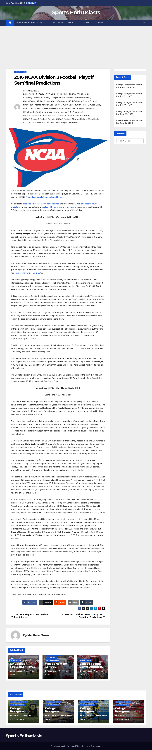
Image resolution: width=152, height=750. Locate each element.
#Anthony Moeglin (49, 97)
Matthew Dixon (32, 91)
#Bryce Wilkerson (59, 101)
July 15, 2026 (88, 715)
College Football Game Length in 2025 (91, 666)
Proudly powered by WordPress (63, 746)
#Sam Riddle (93, 119)
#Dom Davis (68, 105)
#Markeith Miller (56, 108)
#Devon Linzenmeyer (51, 105)
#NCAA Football (63, 119)
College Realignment (63, 23)
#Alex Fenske (82, 94)
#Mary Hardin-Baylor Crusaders (79, 108)
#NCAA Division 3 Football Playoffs (39, 119)
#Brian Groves (43, 101)
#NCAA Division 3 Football (35, 115)
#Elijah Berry (95, 105)
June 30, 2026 (123, 715)
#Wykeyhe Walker (69, 122)
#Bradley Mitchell (82, 97)
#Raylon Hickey (79, 119)
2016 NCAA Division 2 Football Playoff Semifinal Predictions (81, 616)
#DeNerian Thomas (32, 105)
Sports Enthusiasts (76, 12)
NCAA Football (20, 72)
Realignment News (52, 660)
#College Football (89, 101)
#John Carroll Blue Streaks (35, 108)
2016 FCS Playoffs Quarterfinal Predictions (31, 616)
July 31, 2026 (53, 715)
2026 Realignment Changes (30, 23)
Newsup (85, 746)
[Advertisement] (76, 43)
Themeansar (95, 746)
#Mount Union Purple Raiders (52, 112)
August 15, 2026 (19, 715)
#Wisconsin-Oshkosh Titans (47, 122)
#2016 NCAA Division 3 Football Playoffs (57, 94)
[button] (144, 23)
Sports (85, 23)
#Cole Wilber (74, 101)
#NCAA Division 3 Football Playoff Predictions (69, 115)
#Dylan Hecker (81, 105)
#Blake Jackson (66, 97)
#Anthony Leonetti (31, 97)
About (100, 23)
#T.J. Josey (28, 122)
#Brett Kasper (29, 101)
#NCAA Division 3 (75, 112)
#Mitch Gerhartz (30, 112)
